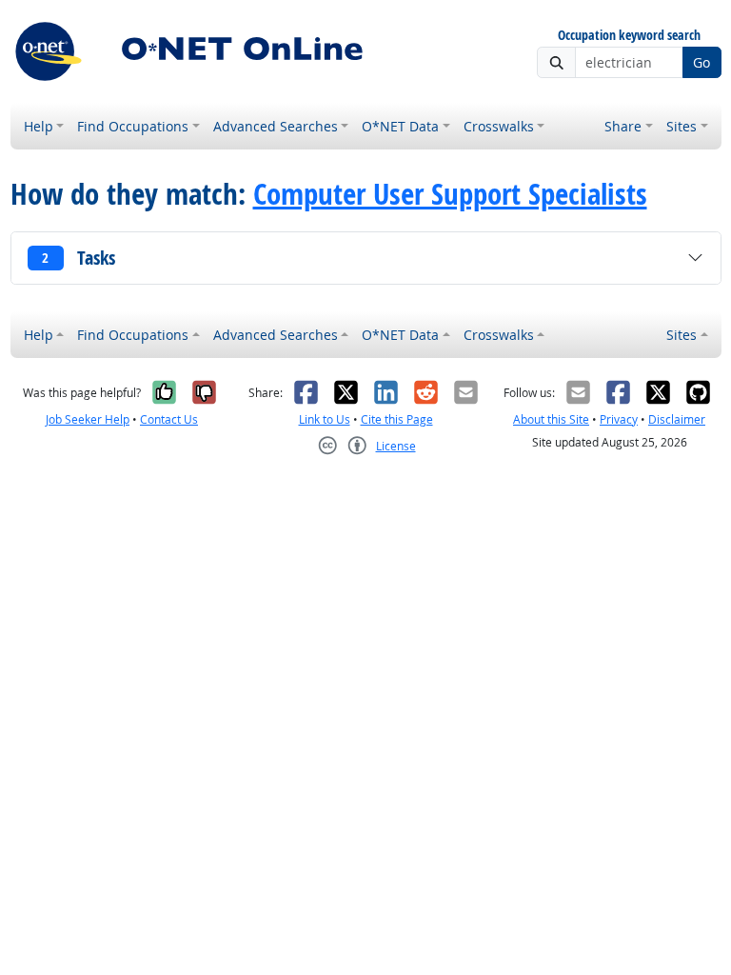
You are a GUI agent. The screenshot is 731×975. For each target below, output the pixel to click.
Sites (681, 126)
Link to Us (324, 419)
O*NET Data (400, 126)
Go (701, 62)
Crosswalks (499, 126)
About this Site (551, 419)
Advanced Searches (275, 126)
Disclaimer (676, 419)
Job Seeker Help (87, 419)
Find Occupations (132, 126)
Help (38, 126)
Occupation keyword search (629, 36)
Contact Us (169, 419)
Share (623, 126)
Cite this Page (397, 419)
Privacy (619, 419)
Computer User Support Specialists (450, 193)
